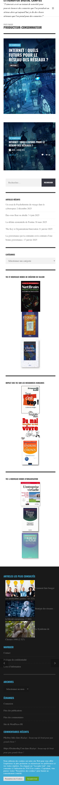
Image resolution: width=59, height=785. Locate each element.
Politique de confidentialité (15, 659)
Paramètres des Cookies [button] (14, 778)
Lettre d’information (12, 666)
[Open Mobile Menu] (52, 8)
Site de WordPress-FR (13, 724)
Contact (7, 652)
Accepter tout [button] (32, 778)
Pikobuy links (10, 737)
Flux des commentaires (13, 717)
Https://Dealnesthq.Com (14, 748)
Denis (13, 150)
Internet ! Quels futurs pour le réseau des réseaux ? (27, 143)
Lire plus (12, 154)
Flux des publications (13, 710)
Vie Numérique (14, 138)
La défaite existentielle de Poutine (20, 222)
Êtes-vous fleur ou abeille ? (17, 215)
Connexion (8, 703)
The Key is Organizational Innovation (22, 228)
